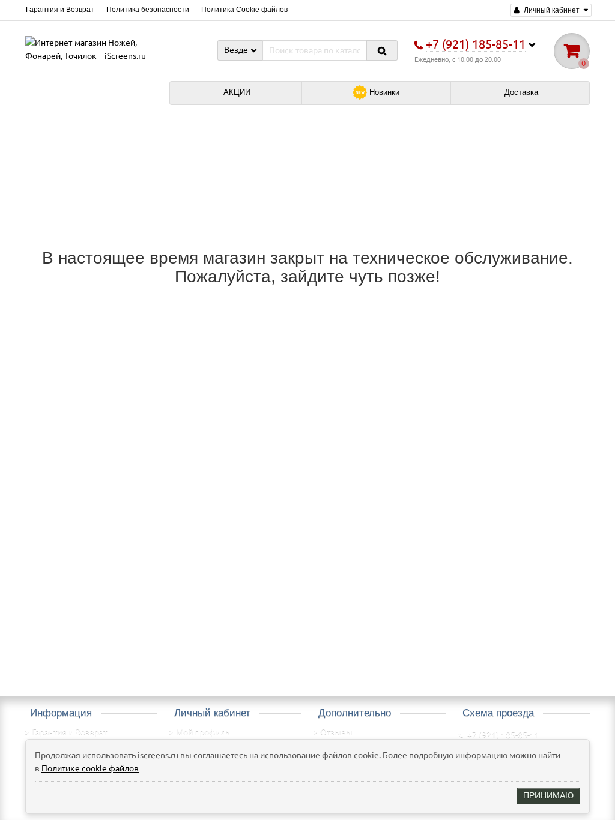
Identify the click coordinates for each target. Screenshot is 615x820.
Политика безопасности (147, 9)
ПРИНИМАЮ (548, 795)
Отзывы (336, 732)
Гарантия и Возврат (60, 9)
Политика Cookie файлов (244, 9)
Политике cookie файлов (90, 768)
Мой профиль (202, 732)
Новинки (383, 92)
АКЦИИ (235, 92)
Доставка (520, 92)
